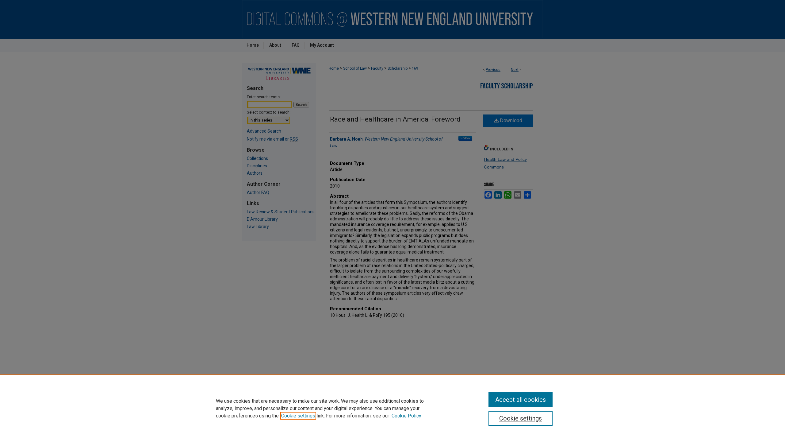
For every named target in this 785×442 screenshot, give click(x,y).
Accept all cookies (520, 399)
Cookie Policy (406, 416)
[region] (392, 408)
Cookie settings (298, 416)
